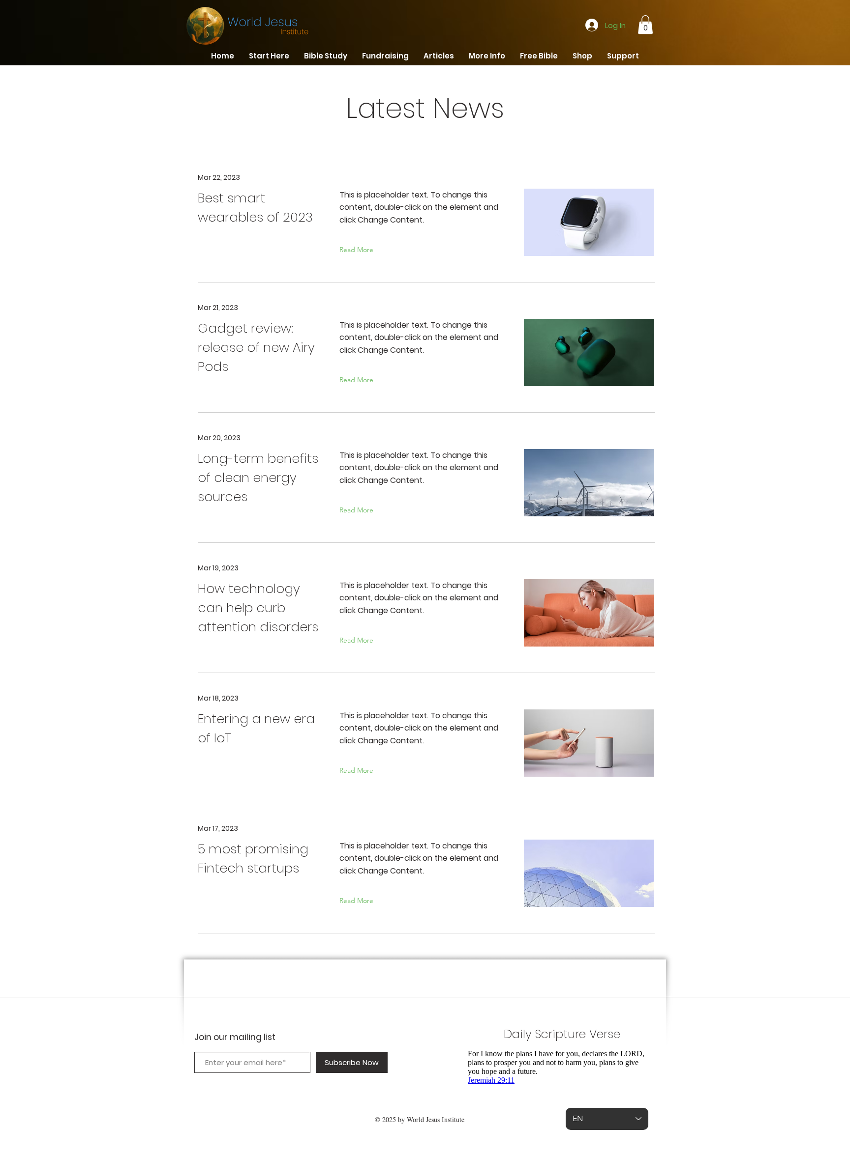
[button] (645, 24)
